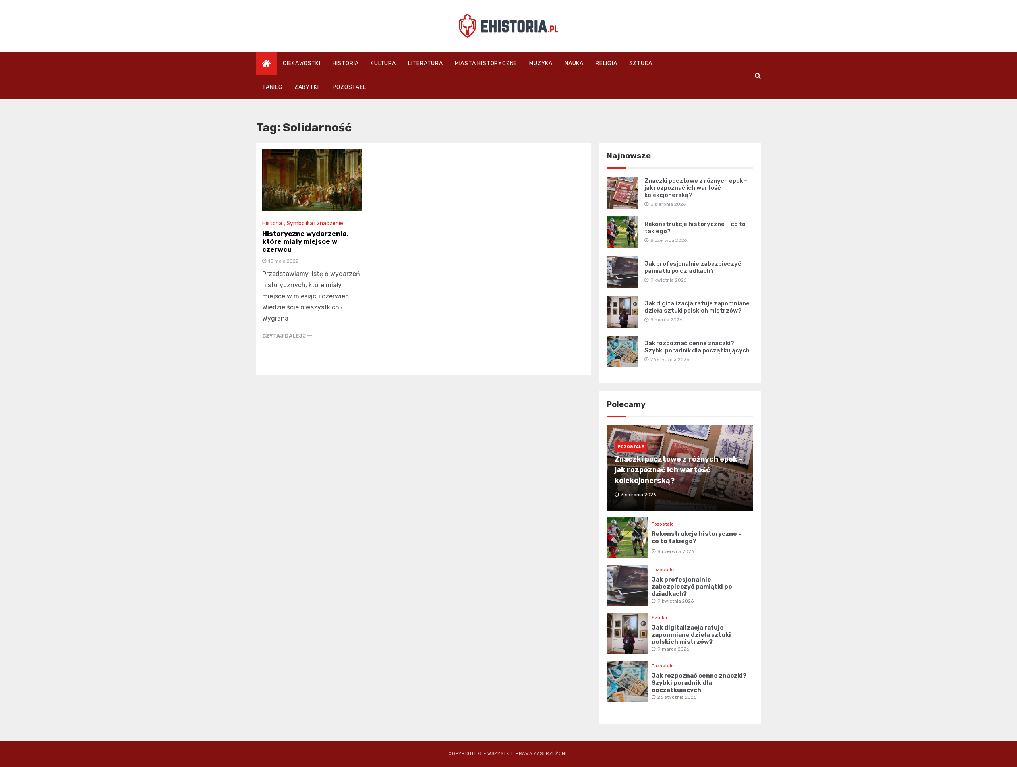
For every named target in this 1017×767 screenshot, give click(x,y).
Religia (606, 63)
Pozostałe (349, 87)
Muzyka (541, 63)
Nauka (574, 63)
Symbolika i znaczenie (314, 223)
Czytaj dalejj (284, 336)
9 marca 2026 (673, 649)
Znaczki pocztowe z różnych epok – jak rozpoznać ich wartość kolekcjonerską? (696, 188)
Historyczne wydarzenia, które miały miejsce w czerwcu (305, 241)
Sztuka (640, 63)
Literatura (425, 63)
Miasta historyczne (486, 63)
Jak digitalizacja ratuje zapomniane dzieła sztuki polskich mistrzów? (697, 307)
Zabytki (306, 87)
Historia (346, 63)
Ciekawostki (302, 63)
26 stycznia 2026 (676, 697)
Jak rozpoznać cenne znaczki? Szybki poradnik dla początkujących (697, 347)
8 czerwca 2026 (675, 551)
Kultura (383, 63)
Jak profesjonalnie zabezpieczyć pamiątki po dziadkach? (692, 267)
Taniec (272, 87)
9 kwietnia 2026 (675, 601)
